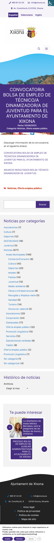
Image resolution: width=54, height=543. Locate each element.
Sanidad (12, 300)
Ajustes (31, 539)
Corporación (12, 318)
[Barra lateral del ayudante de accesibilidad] (51, 3)
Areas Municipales (15, 254)
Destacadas (12, 322)
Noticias (21, 128)
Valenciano (27, 15)
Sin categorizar (12, 363)
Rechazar (19, 539)
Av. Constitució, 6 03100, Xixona (28, 8)
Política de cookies (29, 515)
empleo (12, 272)
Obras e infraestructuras (21, 290)
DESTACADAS (11, 241)
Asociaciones (11, 227)
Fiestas (12, 277)
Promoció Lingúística (17, 331)
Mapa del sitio (28, 519)
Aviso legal (28, 507)
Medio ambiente (16, 286)
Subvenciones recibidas (18, 340)
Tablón (9, 345)
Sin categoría (11, 358)
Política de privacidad (28, 511)
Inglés (38, 15)
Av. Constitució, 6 (16, 501)
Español (13, 15)
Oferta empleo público (36, 128)
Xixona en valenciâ (18, 309)
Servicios (11, 336)
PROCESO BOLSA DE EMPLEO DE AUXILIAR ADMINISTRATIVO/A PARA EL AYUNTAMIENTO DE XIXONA (22, 449)
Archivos (8, 384)
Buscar (42, 204)
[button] (39, 49)
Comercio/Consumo (19, 259)
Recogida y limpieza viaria (22, 295)
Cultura (7, 232)
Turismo (12, 304)
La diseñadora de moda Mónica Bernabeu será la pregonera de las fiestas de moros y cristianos (32, 427)
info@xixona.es (38, 2)
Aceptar (7, 539)
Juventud (9, 245)
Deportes (9, 236)
